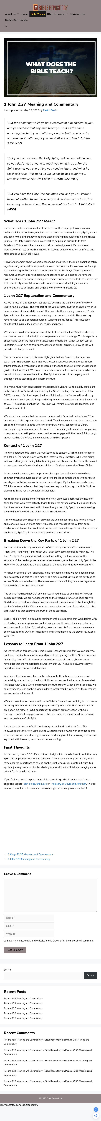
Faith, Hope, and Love (34, 784)
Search (7, 969)
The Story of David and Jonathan (68, 784)
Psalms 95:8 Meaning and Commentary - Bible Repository (33, 1050)
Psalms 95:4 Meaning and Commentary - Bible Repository (33, 1070)
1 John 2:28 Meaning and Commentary (29, 859)
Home (25, 14)
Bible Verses (38, 14)
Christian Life (77, 14)
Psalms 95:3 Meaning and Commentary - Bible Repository (33, 1081)
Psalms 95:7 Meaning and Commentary (23, 1008)
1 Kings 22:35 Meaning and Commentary (30, 854)
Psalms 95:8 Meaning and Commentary (23, 1003)
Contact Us (11, 20)
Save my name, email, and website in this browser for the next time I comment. (50, 940)
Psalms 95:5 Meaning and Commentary (23, 1018)
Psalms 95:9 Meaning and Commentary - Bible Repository (33, 1039)
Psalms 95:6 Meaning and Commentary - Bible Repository (33, 1060)
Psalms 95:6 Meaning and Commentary (23, 1013)
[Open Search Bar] (6, 26)
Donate (24, 20)
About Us (10, 14)
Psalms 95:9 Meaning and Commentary (23, 998)
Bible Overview (55, 14)
